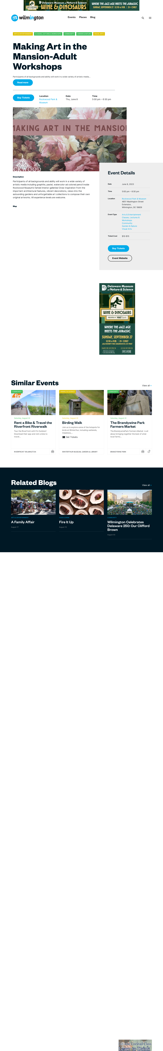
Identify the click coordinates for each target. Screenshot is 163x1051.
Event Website (120, 258)
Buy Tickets (23, 97)
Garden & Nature (129, 226)
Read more (22, 82)
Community (127, 223)
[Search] (143, 18)
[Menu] (150, 18)
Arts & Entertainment (131, 214)
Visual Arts (127, 229)
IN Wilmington (27, 18)
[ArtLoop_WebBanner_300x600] (117, 318)
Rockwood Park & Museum (134, 199)
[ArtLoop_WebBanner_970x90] (81, 5)
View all (146, 385)
